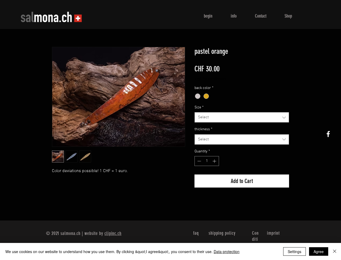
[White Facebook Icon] (328, 134)
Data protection (226, 251)
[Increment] (215, 161)
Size (199, 107)
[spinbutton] (207, 161)
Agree (319, 251)
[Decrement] (198, 161)
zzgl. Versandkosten (210, 78)
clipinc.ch (112, 233)
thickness (203, 129)
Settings (294, 251)
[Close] (334, 251)
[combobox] (241, 117)
